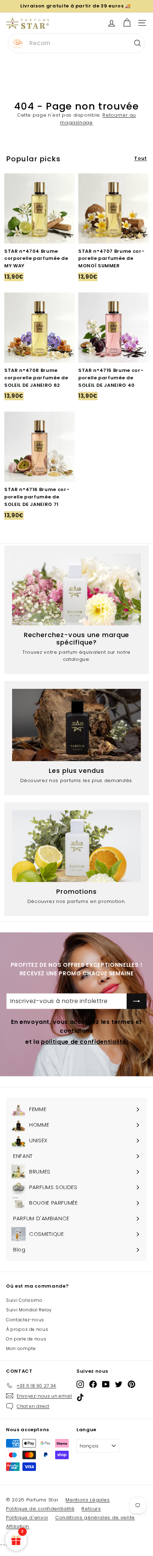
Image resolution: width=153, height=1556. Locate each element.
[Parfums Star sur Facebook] (93, 1384)
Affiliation (17, 1526)
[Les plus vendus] (76, 725)
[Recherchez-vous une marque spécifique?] (76, 589)
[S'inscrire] (137, 1001)
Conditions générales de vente (95, 1517)
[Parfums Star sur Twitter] (118, 1384)
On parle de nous (26, 1339)
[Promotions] (76, 846)
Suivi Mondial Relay (29, 1310)
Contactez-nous (25, 1320)
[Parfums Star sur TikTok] (80, 1397)
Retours (91, 1508)
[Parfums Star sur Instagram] (80, 1384)
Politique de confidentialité (40, 1508)
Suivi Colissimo (24, 1300)
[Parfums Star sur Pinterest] (131, 1384)
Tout (140, 158)
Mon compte (21, 1348)
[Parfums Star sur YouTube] (106, 1384)
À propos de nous (27, 1329)
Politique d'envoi (27, 1517)
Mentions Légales (87, 1499)
